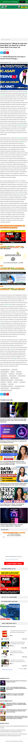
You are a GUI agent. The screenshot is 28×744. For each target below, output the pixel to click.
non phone (3, 382)
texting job (11, 384)
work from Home (7, 304)
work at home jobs (4, 388)
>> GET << (22, 1)
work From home (20, 138)
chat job (12, 371)
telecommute (3, 384)
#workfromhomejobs (5, 369)
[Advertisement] (14, 23)
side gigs (15, 382)
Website (15, 62)
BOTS (8, 247)
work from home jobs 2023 (6, 390)
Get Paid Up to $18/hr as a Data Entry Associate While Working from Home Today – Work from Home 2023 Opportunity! (13, 420)
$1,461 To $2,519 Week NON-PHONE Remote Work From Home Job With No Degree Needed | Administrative (16, 688)
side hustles (22, 382)
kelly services (19, 373)
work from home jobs (15, 388)
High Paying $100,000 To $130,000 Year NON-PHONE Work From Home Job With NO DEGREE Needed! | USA (16, 704)
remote (21, 194)
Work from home (22, 125)
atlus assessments (4, 371)
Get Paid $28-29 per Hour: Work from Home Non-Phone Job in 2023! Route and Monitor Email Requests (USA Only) (16, 711)
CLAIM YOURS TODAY (14, 564)
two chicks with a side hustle (7, 386)
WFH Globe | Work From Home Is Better (14, 741)
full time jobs (4, 373)
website (23, 141)
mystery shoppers (18, 380)
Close (27, 2)
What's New (7, 39)
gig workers (11, 373)
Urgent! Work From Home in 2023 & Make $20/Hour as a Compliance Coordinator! (15, 694)
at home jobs (14, 369)
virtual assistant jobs (19, 386)
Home (3, 39)
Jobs (1, 325)
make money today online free (7, 380)
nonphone (10, 382)
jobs (16, 358)
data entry (19, 371)
